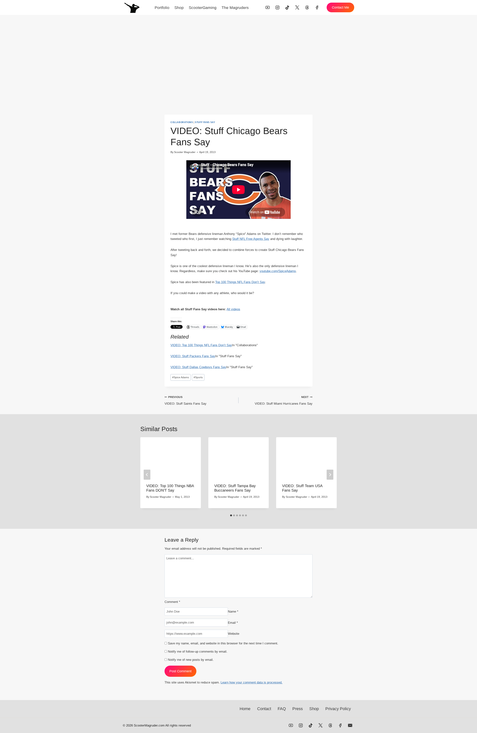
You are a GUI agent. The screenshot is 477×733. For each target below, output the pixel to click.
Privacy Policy (338, 708)
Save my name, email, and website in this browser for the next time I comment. (223, 643)
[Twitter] (297, 7)
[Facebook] (317, 7)
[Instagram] (277, 7)
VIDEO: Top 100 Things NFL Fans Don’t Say (201, 345)
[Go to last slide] (147, 475)
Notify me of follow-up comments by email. (197, 651)
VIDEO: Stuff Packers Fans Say (192, 356)
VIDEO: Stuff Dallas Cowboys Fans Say (198, 367)
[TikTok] (287, 7)
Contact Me (340, 7)
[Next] (330, 475)
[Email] (350, 725)
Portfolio (162, 7)
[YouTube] (267, 7)
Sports (198, 377)
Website (233, 633)
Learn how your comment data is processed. (251, 682)
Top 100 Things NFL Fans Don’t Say (240, 282)
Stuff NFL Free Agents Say (250, 239)
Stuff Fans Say (205, 122)
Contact (264, 708)
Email (233, 622)
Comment (172, 602)
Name (233, 611)
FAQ (282, 708)
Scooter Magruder (184, 152)
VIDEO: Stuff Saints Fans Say (185, 400)
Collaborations (181, 122)
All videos (233, 309)
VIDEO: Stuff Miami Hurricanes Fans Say (283, 400)
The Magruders (235, 7)
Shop (179, 7)
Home (245, 708)
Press (297, 708)
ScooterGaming (203, 7)
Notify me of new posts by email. (191, 660)
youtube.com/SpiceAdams (278, 271)
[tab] (231, 515)
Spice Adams (180, 377)
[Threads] (307, 7)
